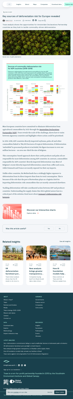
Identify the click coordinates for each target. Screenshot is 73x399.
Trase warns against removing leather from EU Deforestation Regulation (26, 354)
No (60, 228)
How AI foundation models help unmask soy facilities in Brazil (23, 351)
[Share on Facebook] (36, 20)
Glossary (38, 336)
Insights (18, 4)
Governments (39, 300)
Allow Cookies (60, 392)
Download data (56, 4)
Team (5, 302)
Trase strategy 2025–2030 (12, 310)
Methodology (8, 331)
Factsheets (38, 328)
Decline (50, 392)
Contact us (7, 318)
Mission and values (9, 313)
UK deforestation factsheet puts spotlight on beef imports (22, 346)
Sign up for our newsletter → (13, 369)
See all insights (65, 241)
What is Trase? (8, 300)
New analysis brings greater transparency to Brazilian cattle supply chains (27, 348)
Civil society (39, 308)
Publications (39, 331)
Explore (6, 328)
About (27, 4)
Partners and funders (10, 305)
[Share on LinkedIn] (33, 20)
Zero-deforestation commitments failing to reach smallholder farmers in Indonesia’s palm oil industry (35, 343)
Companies (44, 4)
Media (5, 308)
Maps (35, 4)
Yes (49, 228)
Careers (6, 315)
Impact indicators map (11, 333)
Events (37, 333)
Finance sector (40, 302)
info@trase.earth (9, 365)
